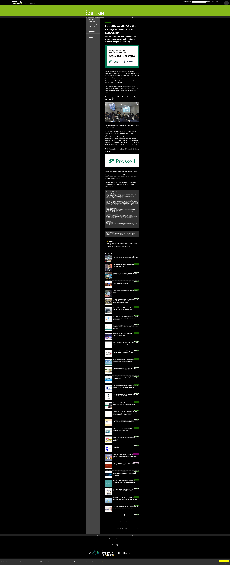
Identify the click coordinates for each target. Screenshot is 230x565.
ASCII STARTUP (33, 3)
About (197, 3)
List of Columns (91, 17)
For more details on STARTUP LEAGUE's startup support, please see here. (126, 528)
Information (209, 3)
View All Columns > (121, 521)
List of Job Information (93, 36)
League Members (215, 3)
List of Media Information (93, 25)
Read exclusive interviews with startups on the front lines (119, 246)
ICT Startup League (110, 233)
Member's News (108, 22)
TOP (194, 3)
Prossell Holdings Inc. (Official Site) (119, 234)
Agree (224, 560)
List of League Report (93, 31)
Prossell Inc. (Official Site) (120, 233)
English (217, 1)
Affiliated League (202, 3)
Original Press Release (131, 234)
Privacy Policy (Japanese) (224, 563)
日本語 (213, 1)
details (102, 561)
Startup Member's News (99, 17)
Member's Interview (136, 453)
